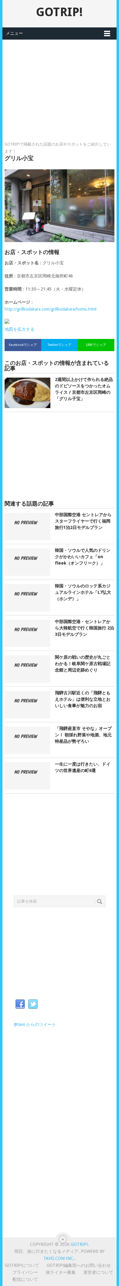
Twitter (33, 1004)
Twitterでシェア (59, 345)
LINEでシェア (96, 345)
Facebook (20, 1004)
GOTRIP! (59, 12)
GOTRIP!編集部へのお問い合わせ (79, 1265)
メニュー (14, 33)
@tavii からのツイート (35, 1024)
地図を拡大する (19, 329)
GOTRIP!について (22, 1265)
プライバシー (25, 1272)
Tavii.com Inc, (58, 1258)
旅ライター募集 (61, 1272)
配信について (25, 1279)
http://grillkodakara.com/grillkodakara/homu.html (50, 309)
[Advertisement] (59, 82)
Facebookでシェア (23, 345)
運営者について (98, 1272)
